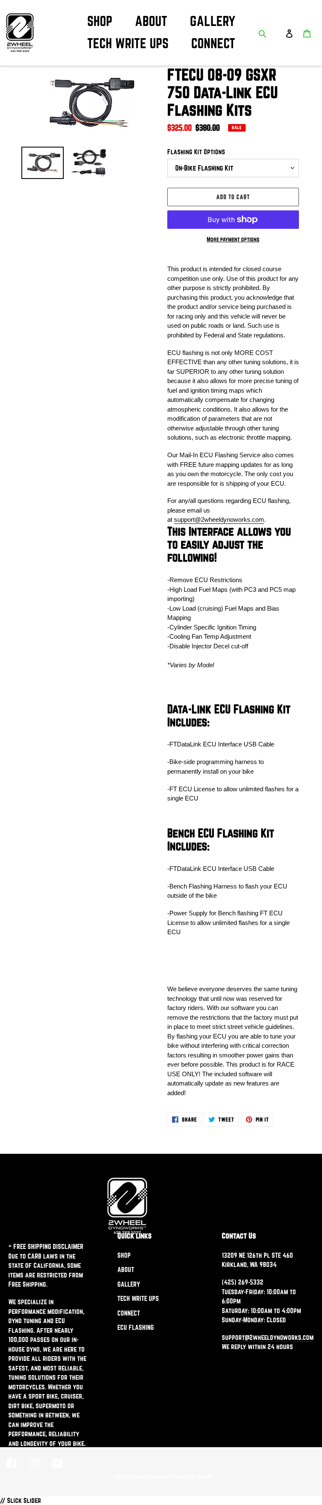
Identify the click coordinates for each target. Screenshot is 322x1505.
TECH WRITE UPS (138, 1298)
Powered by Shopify (192, 1476)
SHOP (124, 1255)
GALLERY (128, 1284)
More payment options (233, 239)
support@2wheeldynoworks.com (219, 519)
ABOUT (125, 1269)
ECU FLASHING (135, 1327)
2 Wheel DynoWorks (148, 1476)
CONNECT (128, 1313)
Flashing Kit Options (196, 151)
